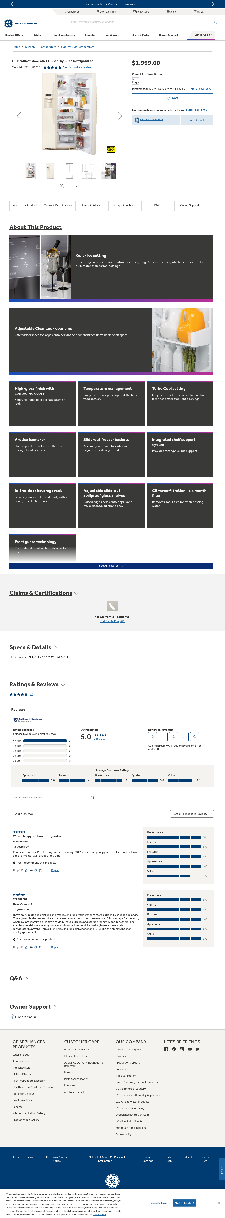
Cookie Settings (159, 1202)
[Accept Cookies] (219, 1203)
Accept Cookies (184, 1202)
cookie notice (99, 1214)
